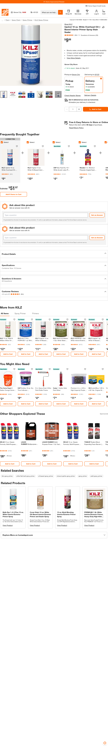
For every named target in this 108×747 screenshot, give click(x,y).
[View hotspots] (49, 94)
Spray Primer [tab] (20, 313)
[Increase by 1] (79, 109)
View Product (8, 525)
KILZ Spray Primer (41, 20)
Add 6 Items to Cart (13, 194)
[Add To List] (99, 27)
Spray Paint (16, 20)
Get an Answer (97, 215)
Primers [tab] (35, 313)
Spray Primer (27, 20)
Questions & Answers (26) (89, 35)
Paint (7, 20)
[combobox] (49, 12)
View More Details (73, 58)
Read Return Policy (76, 128)
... (2, 20)
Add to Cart (96, 109)
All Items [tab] (5, 313)
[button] (54, 254)
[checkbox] (28, 142)
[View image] (3, 94)
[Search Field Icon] (60, 12)
